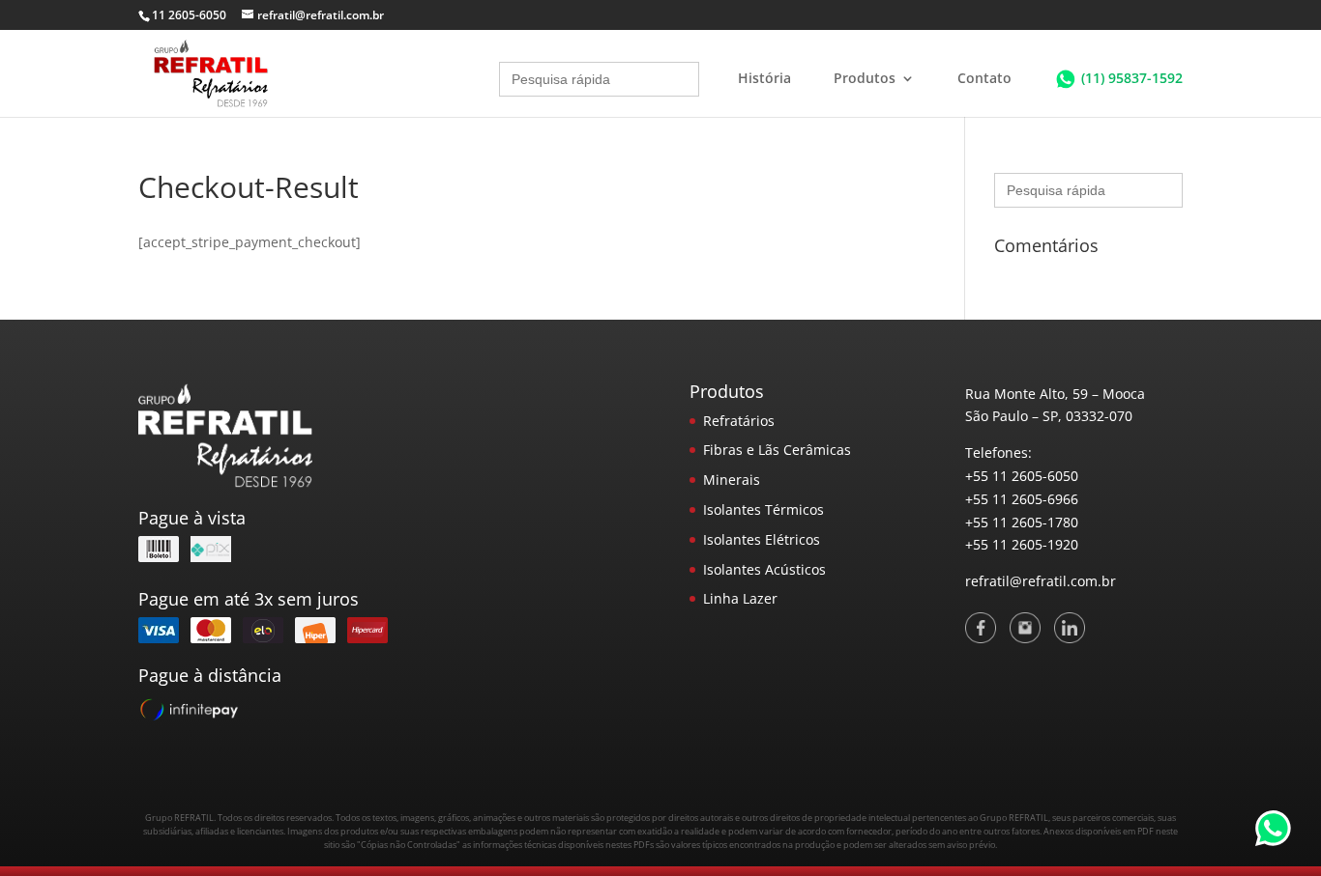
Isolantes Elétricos (761, 539)
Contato (984, 79)
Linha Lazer (740, 598)
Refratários (739, 420)
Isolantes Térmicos (763, 509)
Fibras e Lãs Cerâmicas (777, 449)
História (764, 79)
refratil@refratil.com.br (1040, 581)
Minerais (731, 479)
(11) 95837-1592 (1132, 78)
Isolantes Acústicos (764, 569)
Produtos (864, 79)
